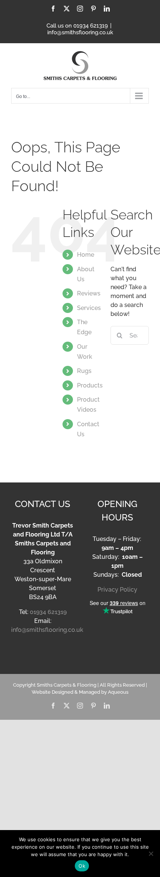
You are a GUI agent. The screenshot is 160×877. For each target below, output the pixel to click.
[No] (150, 853)
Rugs (84, 370)
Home (85, 254)
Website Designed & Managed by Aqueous (80, 692)
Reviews (88, 293)
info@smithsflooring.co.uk (80, 32)
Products (90, 385)
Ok (82, 866)
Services (89, 307)
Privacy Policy (117, 589)
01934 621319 (48, 611)
